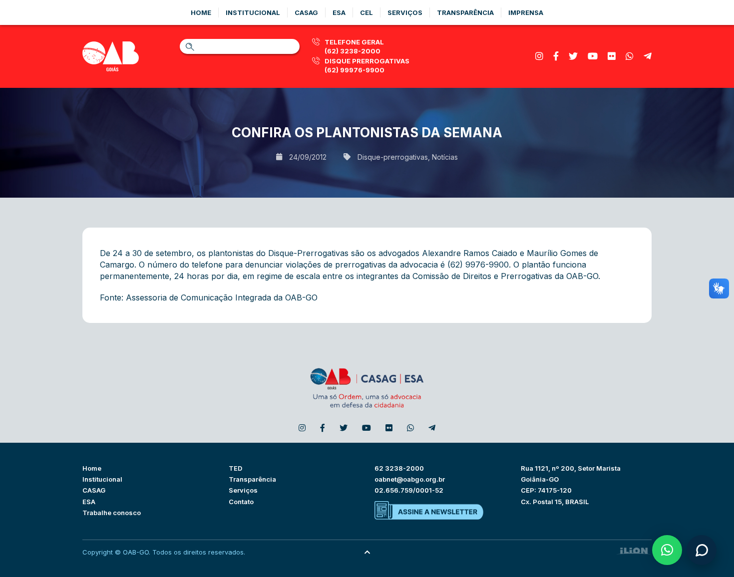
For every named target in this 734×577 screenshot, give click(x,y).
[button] (667, 550)
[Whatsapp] (630, 56)
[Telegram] (648, 56)
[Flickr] (612, 56)
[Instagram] (539, 56)
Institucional (253, 12)
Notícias (445, 157)
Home (201, 12)
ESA (88, 502)
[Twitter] (573, 56)
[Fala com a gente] (702, 550)
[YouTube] (593, 56)
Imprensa (525, 12)
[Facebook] (556, 56)
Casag (306, 12)
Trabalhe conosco (111, 513)
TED (235, 468)
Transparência (465, 12)
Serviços (404, 12)
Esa (339, 12)
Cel (366, 12)
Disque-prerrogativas (393, 157)
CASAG (93, 490)
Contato (241, 502)
